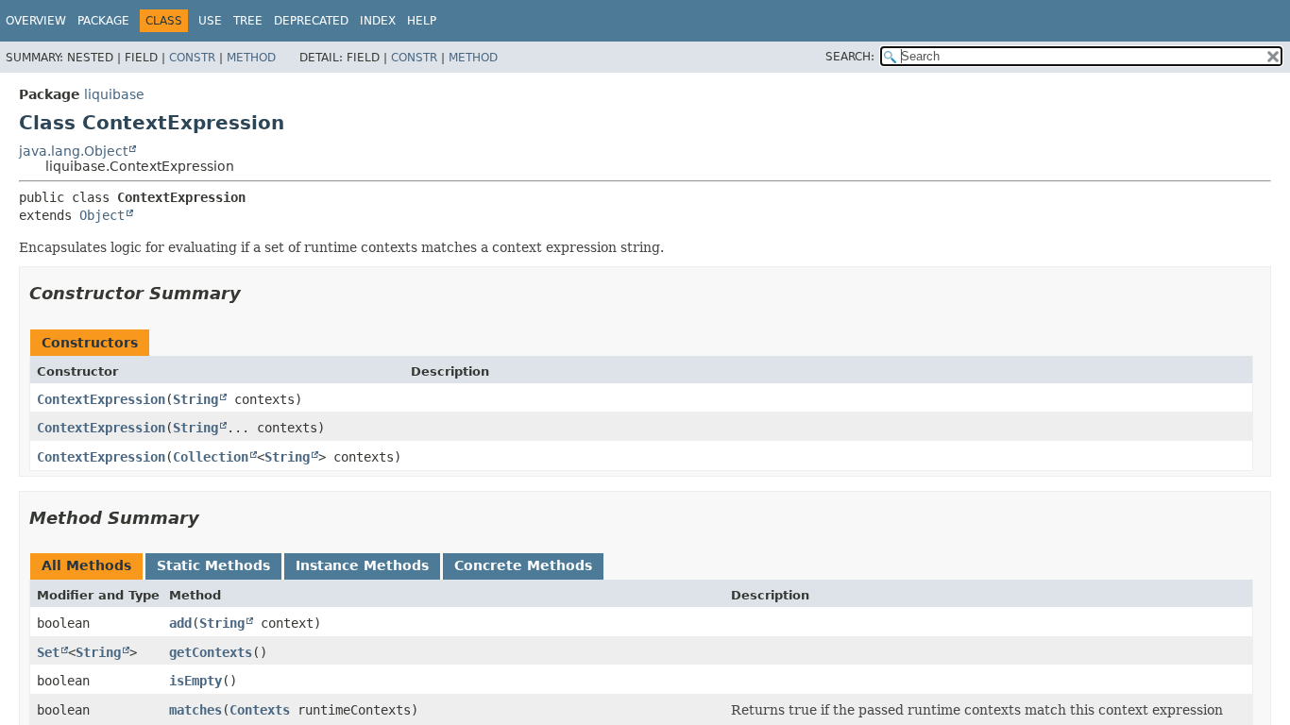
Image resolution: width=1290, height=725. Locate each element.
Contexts (259, 709)
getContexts (210, 652)
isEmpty (195, 680)
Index (378, 20)
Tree (248, 20)
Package (103, 20)
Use (210, 20)
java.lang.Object (73, 151)
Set (48, 652)
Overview (36, 20)
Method (251, 57)
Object (102, 215)
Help (421, 20)
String (195, 399)
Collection (210, 456)
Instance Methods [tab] (362, 565)
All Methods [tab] (86, 565)
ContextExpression (101, 399)
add (180, 623)
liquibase (114, 94)
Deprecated (311, 20)
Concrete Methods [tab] (523, 565)
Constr (192, 57)
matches (195, 709)
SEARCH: (849, 56)
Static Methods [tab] (213, 565)
